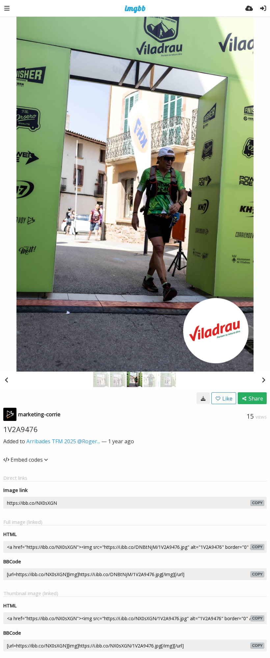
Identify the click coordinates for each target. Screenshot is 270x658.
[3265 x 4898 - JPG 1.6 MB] (203, 398)
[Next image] (263, 379)
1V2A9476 (20, 429)
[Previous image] (6, 379)
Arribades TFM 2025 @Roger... (63, 441)
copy (257, 503)
